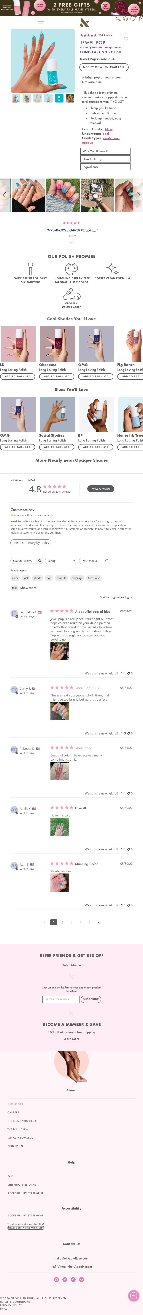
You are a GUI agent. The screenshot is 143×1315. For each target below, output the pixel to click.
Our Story (15, 1104)
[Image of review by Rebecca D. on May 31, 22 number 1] (59, 771)
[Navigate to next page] (98, 922)
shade (37, 578)
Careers (13, 1112)
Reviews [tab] (16, 480)
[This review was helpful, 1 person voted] (122, 673)
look (25, 578)
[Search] (118, 21)
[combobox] (61, 561)
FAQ (10, 1176)
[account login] (125, 19)
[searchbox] (23, 561)
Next (71, 98)
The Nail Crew (17, 1129)
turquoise (94, 578)
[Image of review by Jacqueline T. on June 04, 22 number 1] (59, 651)
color (15, 578)
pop (49, 578)
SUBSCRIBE (91, 999)
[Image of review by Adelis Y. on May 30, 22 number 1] (59, 827)
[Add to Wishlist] (126, 38)
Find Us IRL (15, 1146)
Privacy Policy (11, 1305)
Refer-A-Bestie (71, 965)
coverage (77, 578)
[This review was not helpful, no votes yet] (128, 673)
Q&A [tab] (32, 480)
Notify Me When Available (104, 67)
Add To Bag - (20, 376)
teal (14, 588)
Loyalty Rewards (20, 1137)
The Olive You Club (21, 1121)
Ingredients (90, 167)
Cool (106, 133)
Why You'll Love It (95, 151)
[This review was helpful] (122, 733)
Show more (28, 588)
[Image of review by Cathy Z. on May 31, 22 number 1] (59, 711)
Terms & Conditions (15, 1301)
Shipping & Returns (21, 1184)
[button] (5, 195)
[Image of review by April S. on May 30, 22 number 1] (59, 882)
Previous (14, 98)
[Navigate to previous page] (44, 922)
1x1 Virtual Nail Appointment (71, 1266)
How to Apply (92, 159)
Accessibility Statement (25, 1193)
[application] (133, 1295)
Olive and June (22, 1298)
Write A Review (100, 488)
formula (61, 578)
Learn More (71, 1038)
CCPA (3, 1309)
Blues (108, 129)
